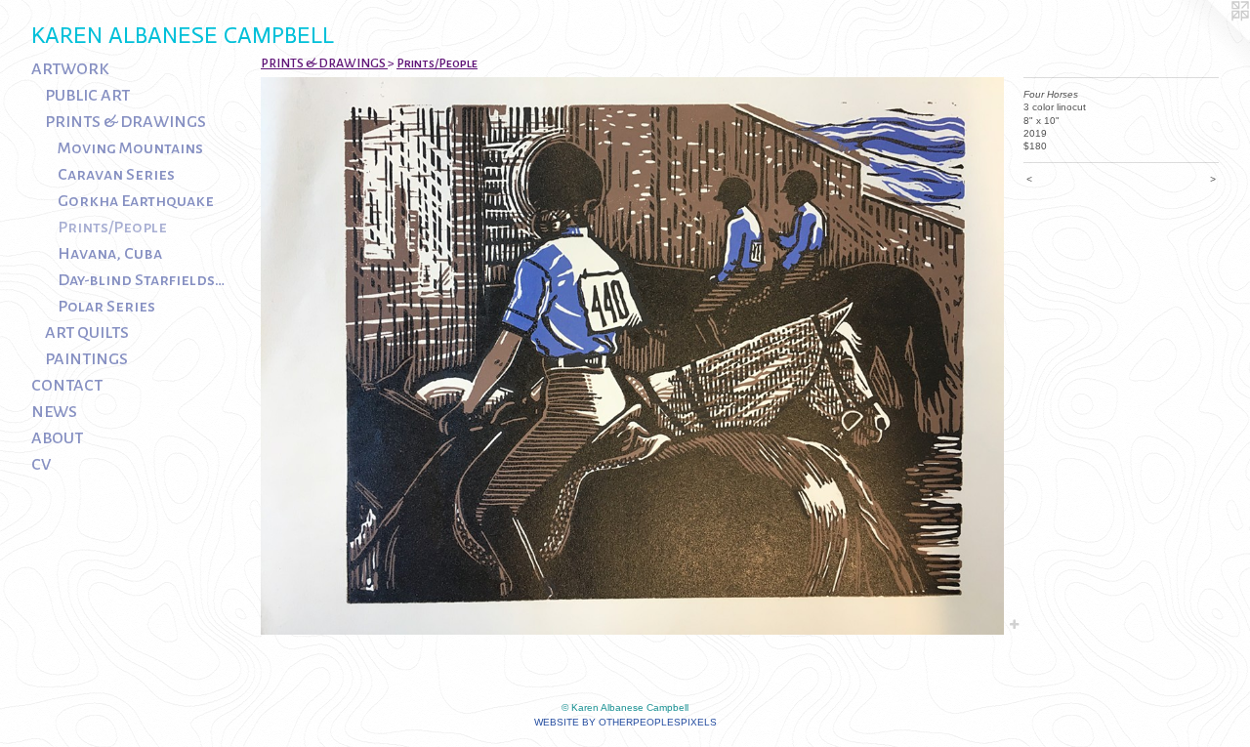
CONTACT (67, 385)
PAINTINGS (86, 359)
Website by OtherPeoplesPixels (625, 722)
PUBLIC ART (87, 95)
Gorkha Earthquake (136, 201)
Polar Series (106, 306)
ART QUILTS (87, 333)
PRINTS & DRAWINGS (125, 122)
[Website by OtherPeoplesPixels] (1211, 39)
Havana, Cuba (110, 254)
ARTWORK (70, 69)
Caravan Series (116, 175)
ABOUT (57, 438)
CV (41, 465)
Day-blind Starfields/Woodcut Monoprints (142, 280)
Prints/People (112, 227)
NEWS (54, 412)
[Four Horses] (632, 356)
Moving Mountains (130, 148)
